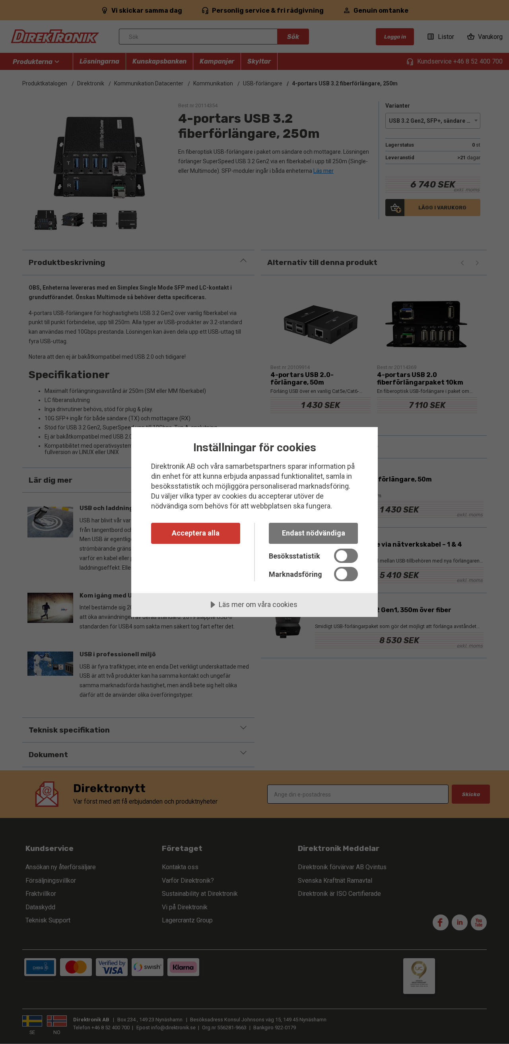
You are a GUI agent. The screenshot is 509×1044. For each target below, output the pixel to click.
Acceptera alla (196, 533)
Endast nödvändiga (313, 533)
